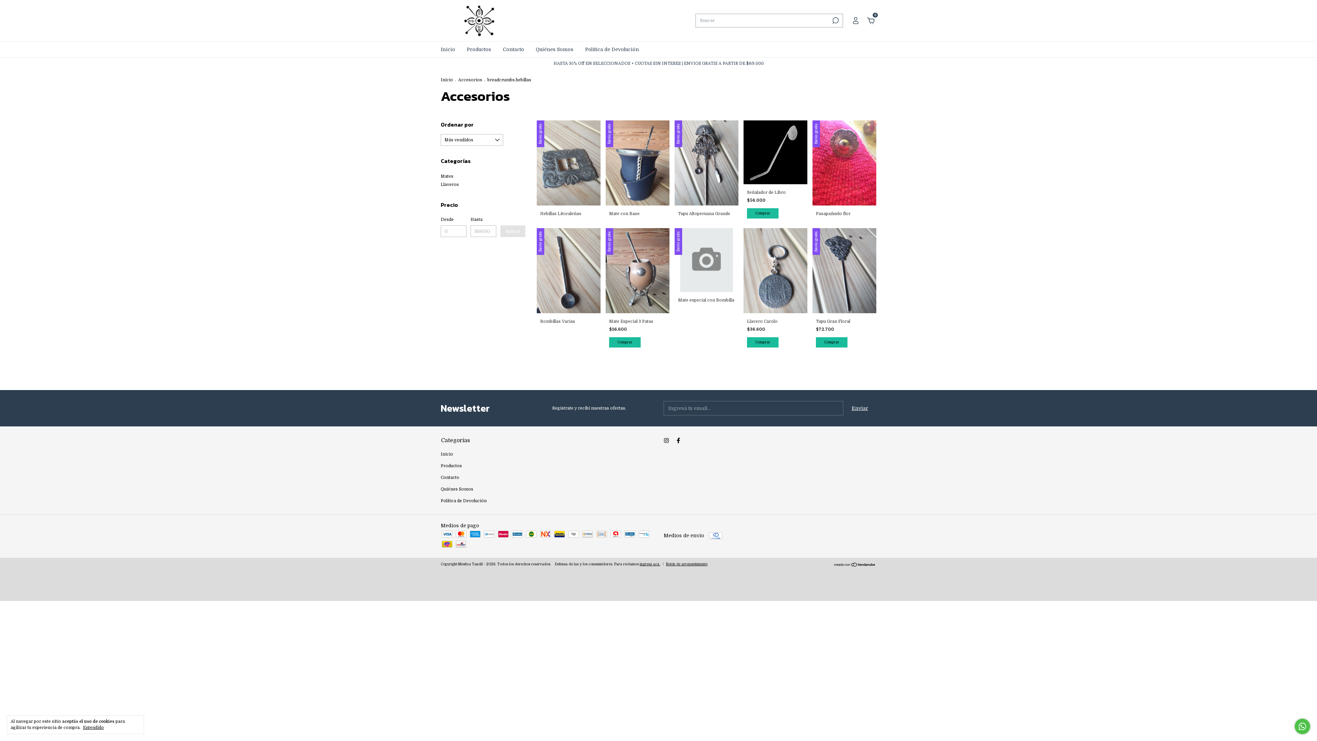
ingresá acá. (650, 564)
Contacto (513, 49)
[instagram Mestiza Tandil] (666, 440)
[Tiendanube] (854, 565)
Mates (447, 176)
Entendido (93, 727)
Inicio (448, 49)
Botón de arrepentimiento (687, 564)
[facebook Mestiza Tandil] (678, 440)
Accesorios (470, 80)
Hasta (477, 219)
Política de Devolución (612, 49)
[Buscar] (835, 20)
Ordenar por (457, 124)
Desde (447, 219)
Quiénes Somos (554, 49)
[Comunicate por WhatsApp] (1302, 726)
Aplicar (513, 231)
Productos (479, 49)
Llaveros (450, 184)
